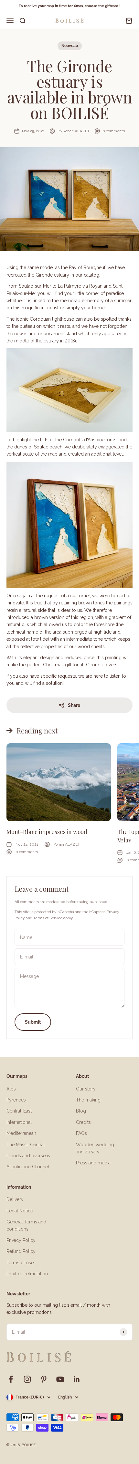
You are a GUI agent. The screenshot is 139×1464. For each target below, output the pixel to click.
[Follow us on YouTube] (60, 1379)
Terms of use (20, 1262)
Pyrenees (16, 1099)
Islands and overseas (28, 1155)
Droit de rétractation (27, 1273)
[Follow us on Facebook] (10, 1379)
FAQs (81, 1133)
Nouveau (69, 45)
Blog (81, 1110)
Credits (83, 1122)
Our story (86, 1088)
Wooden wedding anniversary (95, 1148)
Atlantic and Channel (27, 1166)
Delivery (15, 1199)
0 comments (113, 131)
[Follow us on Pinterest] (43, 1379)
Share (74, 705)
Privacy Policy (21, 1240)
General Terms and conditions (26, 1225)
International (19, 1122)
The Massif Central (25, 1144)
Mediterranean (21, 1133)
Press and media (93, 1162)
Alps (11, 1088)
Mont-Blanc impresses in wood (46, 832)
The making (88, 1099)
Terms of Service (47, 918)
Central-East (19, 1110)
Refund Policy (21, 1251)
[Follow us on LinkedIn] (76, 1379)
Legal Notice (19, 1210)
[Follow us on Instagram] (27, 1379)
